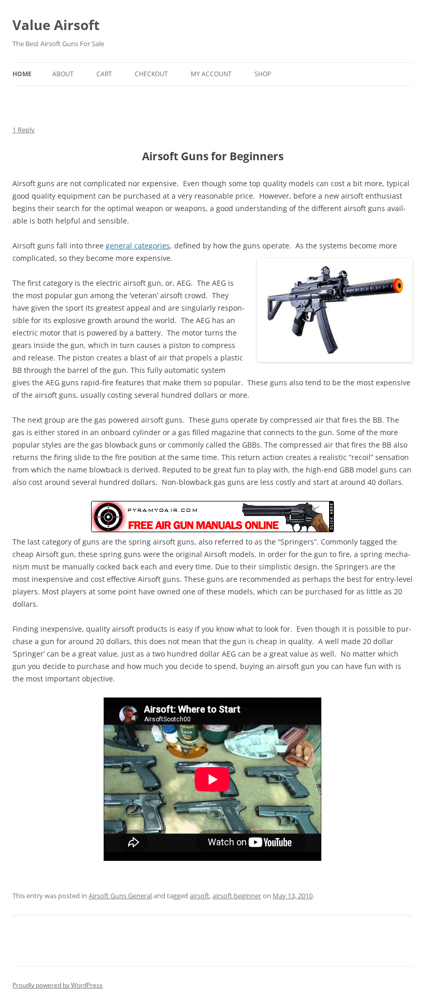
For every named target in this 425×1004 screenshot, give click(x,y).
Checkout (151, 73)
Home (22, 73)
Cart (104, 73)
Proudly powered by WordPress (57, 985)
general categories (138, 245)
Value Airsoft (56, 25)
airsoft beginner (236, 895)
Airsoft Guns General (120, 895)
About (63, 73)
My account (211, 73)
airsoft (199, 895)
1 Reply (23, 129)
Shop (262, 73)
